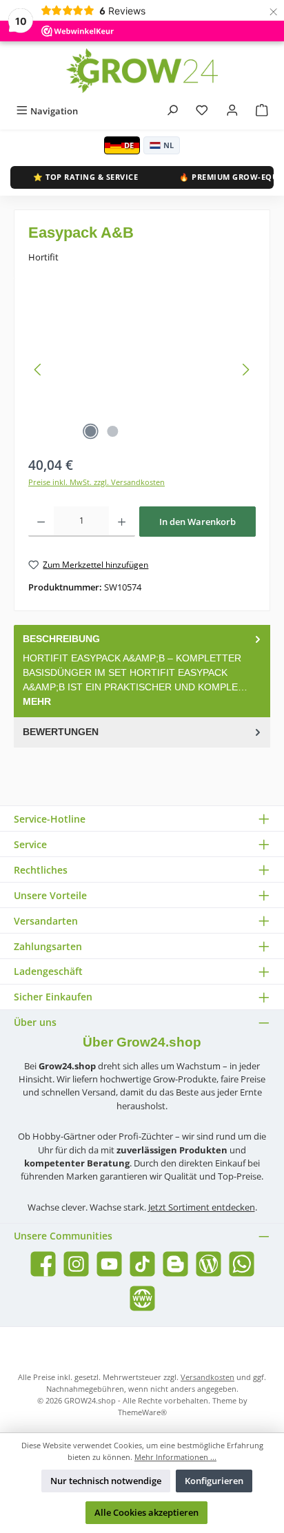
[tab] (142, 671)
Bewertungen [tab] (61, 731)
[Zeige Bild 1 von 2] (90, 431)
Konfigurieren (214, 1480)
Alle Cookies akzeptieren (146, 1512)
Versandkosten (207, 1377)
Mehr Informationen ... (175, 1457)
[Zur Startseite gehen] (142, 70)
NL (168, 145)
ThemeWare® (142, 1412)
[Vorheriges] (38, 369)
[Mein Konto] (232, 111)
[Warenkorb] (262, 111)
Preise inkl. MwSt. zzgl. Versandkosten (96, 482)
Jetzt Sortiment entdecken (201, 1207)
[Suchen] (172, 111)
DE (129, 145)
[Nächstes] (245, 369)
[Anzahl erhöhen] (121, 521)
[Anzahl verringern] (41, 521)
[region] (142, 369)
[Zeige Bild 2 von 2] (112, 431)
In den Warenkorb (197, 521)
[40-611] (142, 369)
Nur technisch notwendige (105, 1480)
